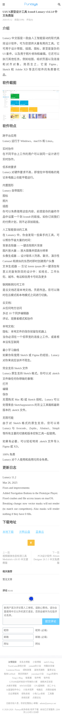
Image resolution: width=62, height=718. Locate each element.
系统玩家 (25, 697)
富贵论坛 (51, 670)
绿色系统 (26, 694)
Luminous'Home (13, 670)
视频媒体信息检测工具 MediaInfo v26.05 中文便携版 (15, 559)
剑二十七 (51, 686)
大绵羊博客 (11, 686)
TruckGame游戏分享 (17, 666)
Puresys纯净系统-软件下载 (31, 4)
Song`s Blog (17, 678)
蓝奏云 (40, 531)
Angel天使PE (52, 674)
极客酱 (28, 678)
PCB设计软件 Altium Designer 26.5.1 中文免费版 (46, 559)
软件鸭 (38, 678)
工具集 (51, 694)
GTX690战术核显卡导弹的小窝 (23, 682)
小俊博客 (37, 662)
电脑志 (40, 690)
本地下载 (8, 531)
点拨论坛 (37, 697)
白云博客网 (13, 694)
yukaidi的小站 (35, 666)
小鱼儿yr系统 (39, 694)
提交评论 (50, 621)
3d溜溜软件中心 (13, 690)
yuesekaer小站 (37, 674)
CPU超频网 (39, 686)
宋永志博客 (24, 662)
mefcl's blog (49, 662)
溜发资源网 (39, 670)
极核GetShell (9, 674)
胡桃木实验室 (46, 682)
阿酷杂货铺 (49, 666)
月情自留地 (51, 690)
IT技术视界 (28, 690)
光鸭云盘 (24, 531)
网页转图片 (23, 674)
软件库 (47, 678)
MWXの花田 (25, 686)
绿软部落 (27, 670)
